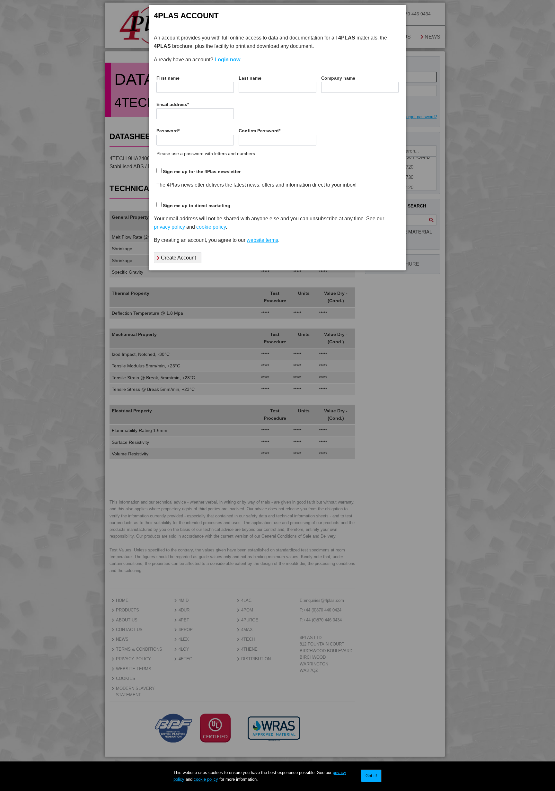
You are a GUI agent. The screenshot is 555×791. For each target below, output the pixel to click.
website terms (262, 240)
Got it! (371, 775)
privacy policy (169, 227)
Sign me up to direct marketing (196, 205)
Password (168, 130)
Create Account (178, 257)
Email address (172, 104)
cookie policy (206, 779)
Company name (338, 78)
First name (168, 78)
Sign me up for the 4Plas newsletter (202, 171)
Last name (250, 78)
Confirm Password (259, 130)
